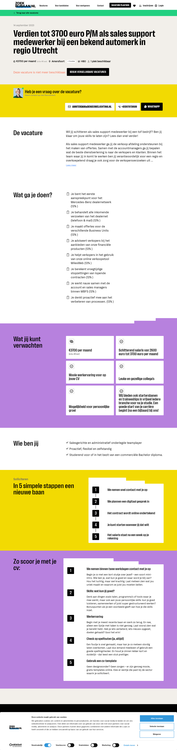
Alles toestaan (157, 718)
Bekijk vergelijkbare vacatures (88, 72)
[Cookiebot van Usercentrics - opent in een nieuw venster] (15, 745)
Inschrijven (148, 5)
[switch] (70, 745)
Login (161, 5)
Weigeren (157, 734)
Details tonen (129, 745)
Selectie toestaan (157, 726)
